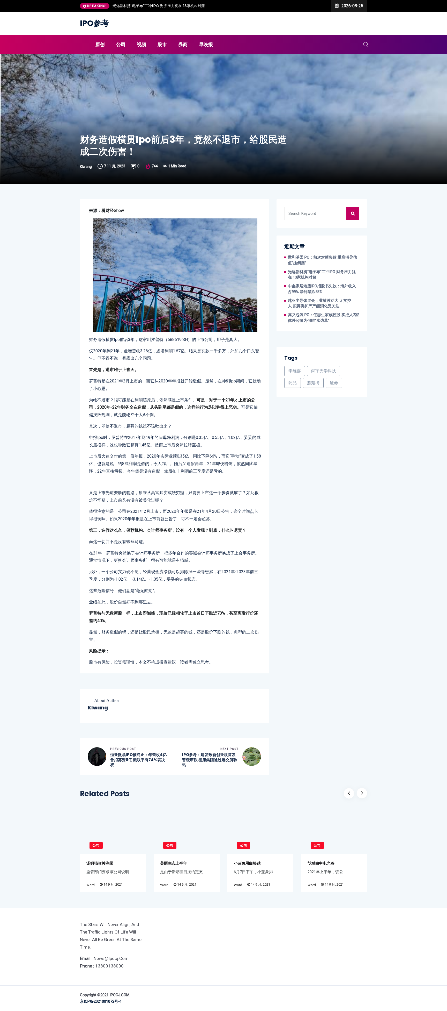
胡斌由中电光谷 (321, 863)
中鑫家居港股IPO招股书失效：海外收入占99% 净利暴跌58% (322, 289)
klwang (86, 167)
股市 (162, 44)
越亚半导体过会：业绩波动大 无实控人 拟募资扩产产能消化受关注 (319, 303)
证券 (334, 382)
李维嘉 (294, 370)
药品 (292, 382)
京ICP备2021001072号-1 (101, 1001)
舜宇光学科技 (323, 370)
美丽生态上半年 (173, 863)
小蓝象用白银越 (247, 863)
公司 (120, 44)
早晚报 (206, 44)
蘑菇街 (313, 382)
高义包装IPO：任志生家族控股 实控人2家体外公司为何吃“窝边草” (323, 318)
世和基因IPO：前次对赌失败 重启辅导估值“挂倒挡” (322, 260)
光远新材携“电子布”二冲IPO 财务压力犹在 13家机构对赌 (159, 5)
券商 (183, 44)
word (90, 885)
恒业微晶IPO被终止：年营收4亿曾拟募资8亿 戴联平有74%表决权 (138, 759)
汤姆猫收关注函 (99, 863)
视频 (141, 44)
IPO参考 (94, 23)
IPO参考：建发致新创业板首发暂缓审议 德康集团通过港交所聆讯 (209, 759)
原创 (100, 44)
